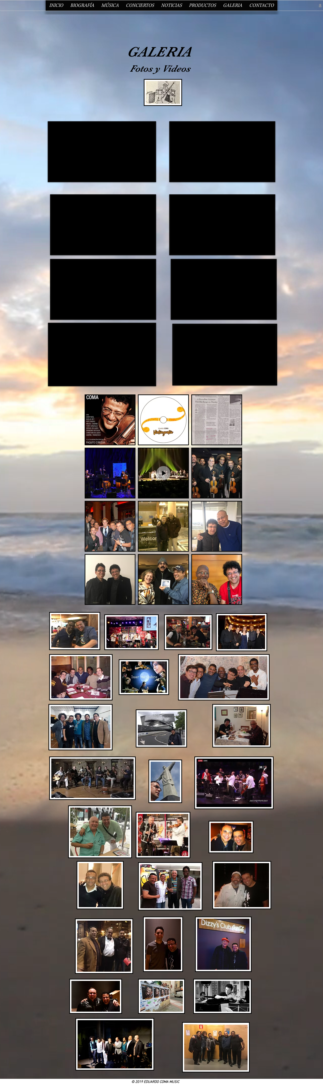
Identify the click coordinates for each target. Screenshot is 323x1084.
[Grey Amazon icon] (320, 5)
